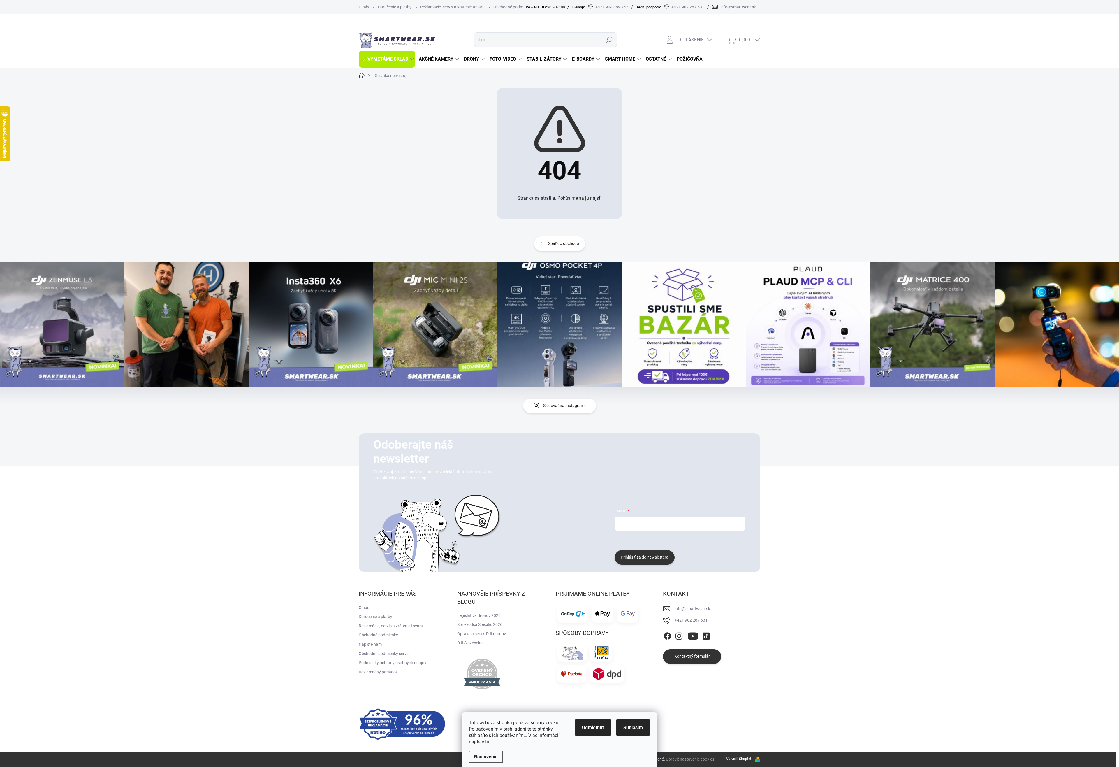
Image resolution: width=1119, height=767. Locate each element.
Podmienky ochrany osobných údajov (392, 662)
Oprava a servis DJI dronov (481, 633)
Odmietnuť (593, 727)
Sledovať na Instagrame (564, 405)
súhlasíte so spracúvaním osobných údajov (685, 539)
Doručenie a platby (394, 7)
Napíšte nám (370, 644)
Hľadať (609, 39)
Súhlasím (633, 727)
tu (487, 742)
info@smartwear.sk (692, 608)
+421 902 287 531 (691, 620)
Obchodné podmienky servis (384, 653)
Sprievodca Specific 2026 (479, 624)
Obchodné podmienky (513, 7)
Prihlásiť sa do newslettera (644, 557)
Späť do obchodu (563, 243)
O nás (364, 7)
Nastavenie (486, 756)
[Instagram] (679, 635)
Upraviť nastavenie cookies (690, 759)
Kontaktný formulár (692, 656)
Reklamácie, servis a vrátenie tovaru (452, 7)
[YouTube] (692, 635)
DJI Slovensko (470, 642)
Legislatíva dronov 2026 (479, 615)
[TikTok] (706, 635)
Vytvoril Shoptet (738, 759)
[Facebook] (667, 635)
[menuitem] (387, 59)
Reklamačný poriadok (378, 672)
